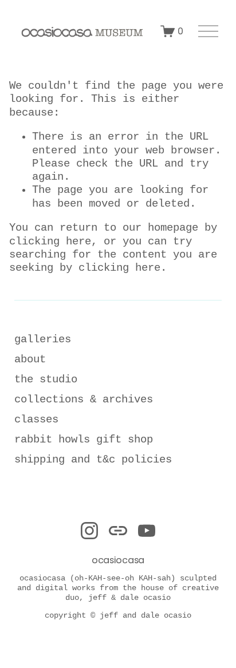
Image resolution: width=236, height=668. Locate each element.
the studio (45, 379)
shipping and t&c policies (93, 459)
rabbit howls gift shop (83, 439)
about (30, 359)
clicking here (50, 241)
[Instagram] (89, 530)
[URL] (118, 530)
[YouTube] (146, 530)
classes (36, 419)
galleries (42, 339)
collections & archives (83, 399)
